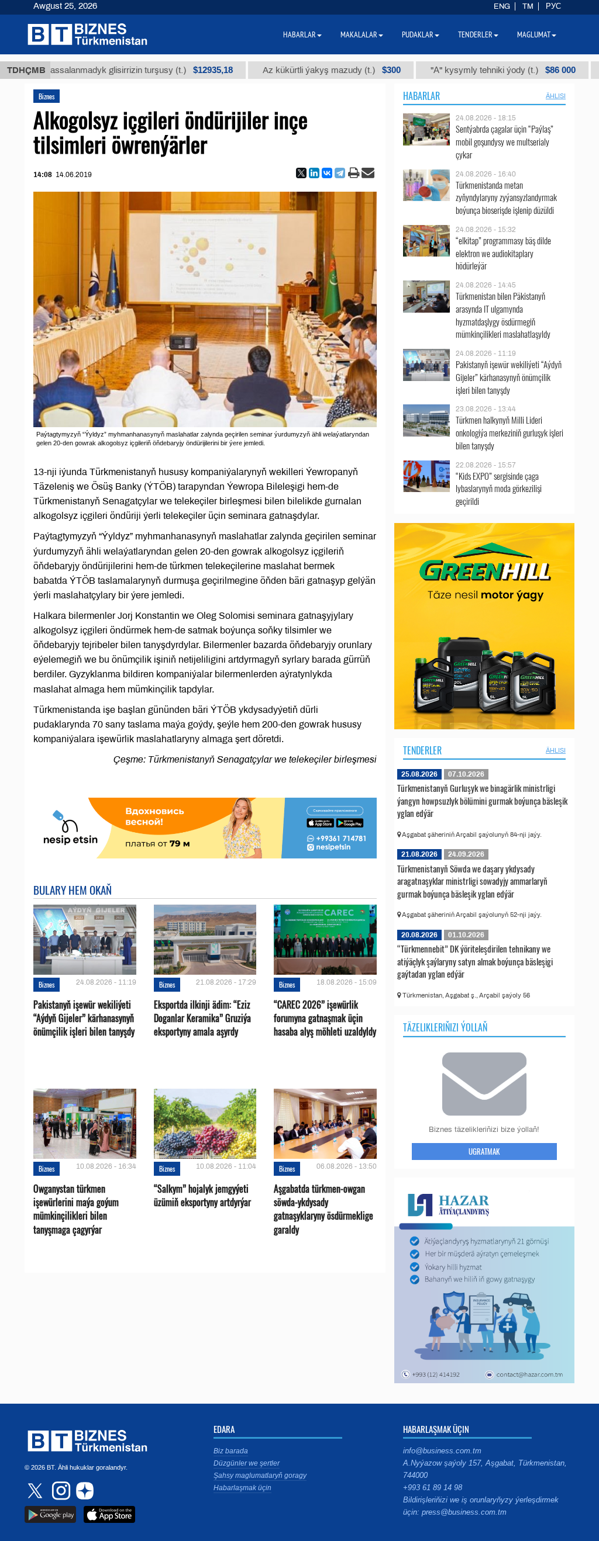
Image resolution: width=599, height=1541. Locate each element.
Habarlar (421, 96)
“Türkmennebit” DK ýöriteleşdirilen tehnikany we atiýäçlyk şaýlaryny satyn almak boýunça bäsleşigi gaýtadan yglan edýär (475, 961)
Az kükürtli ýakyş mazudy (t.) (298, 70)
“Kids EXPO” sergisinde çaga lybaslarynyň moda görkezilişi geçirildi (499, 489)
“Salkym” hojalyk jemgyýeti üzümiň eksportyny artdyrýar (202, 1195)
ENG (502, 6)
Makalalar (358, 34)
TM (527, 6)
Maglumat (533, 34)
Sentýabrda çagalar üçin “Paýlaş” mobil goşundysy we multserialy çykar (504, 142)
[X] (301, 173)
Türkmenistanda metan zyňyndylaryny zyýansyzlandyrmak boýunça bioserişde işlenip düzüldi (506, 198)
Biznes (46, 96)
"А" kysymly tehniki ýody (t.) (469, 70)
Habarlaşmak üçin (242, 1488)
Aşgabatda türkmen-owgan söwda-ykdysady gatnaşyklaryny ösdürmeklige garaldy (323, 1209)
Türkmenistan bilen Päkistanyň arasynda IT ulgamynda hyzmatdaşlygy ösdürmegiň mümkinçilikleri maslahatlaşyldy (503, 315)
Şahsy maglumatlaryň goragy (260, 1475)
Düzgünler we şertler (247, 1463)
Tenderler (422, 750)
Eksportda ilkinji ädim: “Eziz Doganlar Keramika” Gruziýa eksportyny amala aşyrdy (202, 1018)
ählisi (556, 95)
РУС (553, 6)
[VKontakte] (327, 173)
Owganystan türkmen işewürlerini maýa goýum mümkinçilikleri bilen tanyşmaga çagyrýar (76, 1209)
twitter (36, 1490)
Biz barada (231, 1451)
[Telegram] (340, 173)
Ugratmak (484, 1151)
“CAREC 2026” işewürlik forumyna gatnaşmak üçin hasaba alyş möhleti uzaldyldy (325, 1018)
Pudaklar (417, 34)
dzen (83, 1490)
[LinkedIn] (314, 173)
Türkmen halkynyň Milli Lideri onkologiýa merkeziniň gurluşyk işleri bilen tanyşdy (509, 433)
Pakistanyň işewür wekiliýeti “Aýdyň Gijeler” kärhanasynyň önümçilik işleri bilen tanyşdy (84, 1018)
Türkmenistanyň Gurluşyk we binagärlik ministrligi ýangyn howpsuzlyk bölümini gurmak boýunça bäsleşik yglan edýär (482, 800)
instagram (59, 1490)
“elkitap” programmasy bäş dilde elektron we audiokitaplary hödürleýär (503, 253)
